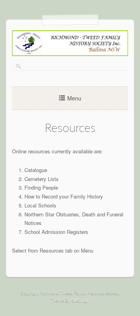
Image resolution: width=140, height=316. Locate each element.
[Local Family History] (70, 54)
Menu (74, 98)
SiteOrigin (80, 300)
